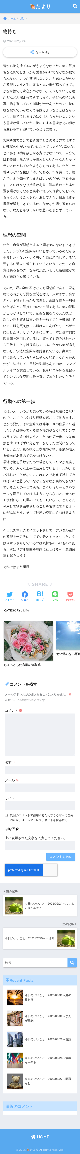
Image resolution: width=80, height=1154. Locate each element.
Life (26, 610)
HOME (42, 1136)
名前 (10, 762)
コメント (13, 710)
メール (12, 780)
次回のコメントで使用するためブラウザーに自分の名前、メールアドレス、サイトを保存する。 (41, 818)
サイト (10, 798)
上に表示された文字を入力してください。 (36, 838)
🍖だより (40, 6)
